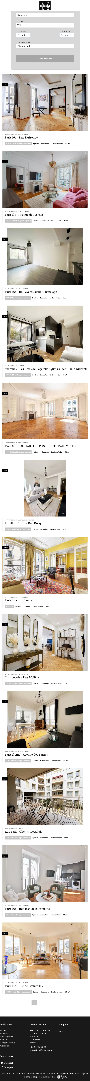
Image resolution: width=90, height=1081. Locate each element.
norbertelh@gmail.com (41, 1050)
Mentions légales (58, 1073)
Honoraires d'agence (78, 1073)
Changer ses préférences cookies (39, 1077)
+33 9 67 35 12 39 (38, 1047)
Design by (64, 1077)
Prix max (65, 31)
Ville (20, 21)
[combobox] (44, 15)
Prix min (22, 31)
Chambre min (24, 42)
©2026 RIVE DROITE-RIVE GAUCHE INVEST (25, 1073)
